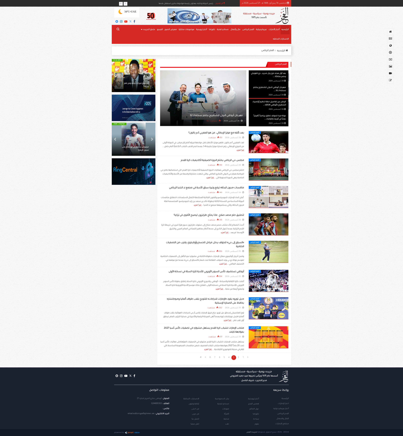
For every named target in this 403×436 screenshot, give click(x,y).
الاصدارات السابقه (281, 39)
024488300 (156, 404)
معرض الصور (171, 30)
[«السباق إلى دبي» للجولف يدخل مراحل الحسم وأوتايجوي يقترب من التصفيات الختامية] (268, 252)
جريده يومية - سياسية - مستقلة (259, 16)
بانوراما (212, 30)
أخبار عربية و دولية (281, 409)
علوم (257, 424)
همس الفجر (253, 404)
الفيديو (160, 30)
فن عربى (195, 414)
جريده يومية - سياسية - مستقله (254, 376)
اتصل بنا (195, 419)
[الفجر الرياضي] (390, 52)
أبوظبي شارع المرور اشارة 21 (149, 399)
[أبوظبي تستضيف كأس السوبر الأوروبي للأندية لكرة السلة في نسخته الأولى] (268, 281)
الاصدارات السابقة (191, 399)
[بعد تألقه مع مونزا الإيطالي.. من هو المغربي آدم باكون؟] (268, 142)
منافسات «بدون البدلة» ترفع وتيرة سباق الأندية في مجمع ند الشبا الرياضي (206, 188)
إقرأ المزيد (240, 150)
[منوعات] (390, 80)
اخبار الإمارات (283, 404)
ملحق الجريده (149, 30)
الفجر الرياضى (248, 30)
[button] (152, 75)
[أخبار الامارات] (390, 38)
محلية (226, 419)
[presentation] (121, 4)
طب (227, 424)
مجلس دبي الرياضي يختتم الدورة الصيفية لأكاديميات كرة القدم (212, 160)
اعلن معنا (195, 424)
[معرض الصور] (390, 66)
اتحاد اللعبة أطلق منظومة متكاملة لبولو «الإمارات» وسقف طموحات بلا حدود (135, 83)
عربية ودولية (261, 30)
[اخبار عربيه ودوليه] (390, 45)
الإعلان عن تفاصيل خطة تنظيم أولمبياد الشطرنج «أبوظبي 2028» (207, 115)
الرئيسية (285, 399)
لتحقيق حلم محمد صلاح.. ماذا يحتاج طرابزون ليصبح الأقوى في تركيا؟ (209, 215)
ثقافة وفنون (194, 404)
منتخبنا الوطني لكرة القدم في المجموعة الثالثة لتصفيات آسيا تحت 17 (135, 147)
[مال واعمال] (390, 59)
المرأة (226, 414)
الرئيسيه (285, 30)
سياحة (256, 419)
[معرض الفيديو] (390, 73)
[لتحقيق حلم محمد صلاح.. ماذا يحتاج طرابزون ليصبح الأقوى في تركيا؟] (268, 224)
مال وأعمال (235, 30)
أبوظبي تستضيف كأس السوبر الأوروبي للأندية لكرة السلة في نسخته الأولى (206, 271)
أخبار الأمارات (274, 30)
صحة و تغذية (223, 30)
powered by (119, 433)
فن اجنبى (195, 409)
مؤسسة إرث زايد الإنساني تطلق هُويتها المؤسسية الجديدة (188, 4)
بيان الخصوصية (222, 399)
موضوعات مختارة (186, 30)
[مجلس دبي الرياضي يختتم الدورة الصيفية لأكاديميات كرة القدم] (268, 170)
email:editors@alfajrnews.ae (141, 414)
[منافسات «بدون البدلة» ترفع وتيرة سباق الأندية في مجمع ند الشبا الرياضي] (268, 197)
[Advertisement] (133, 241)
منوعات (225, 409)
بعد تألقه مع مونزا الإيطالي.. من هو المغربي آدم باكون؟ (216, 133)
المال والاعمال (282, 419)
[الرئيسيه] (390, 31)
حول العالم (254, 409)
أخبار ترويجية (201, 30)
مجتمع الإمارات (282, 424)
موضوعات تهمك (119, 124)
